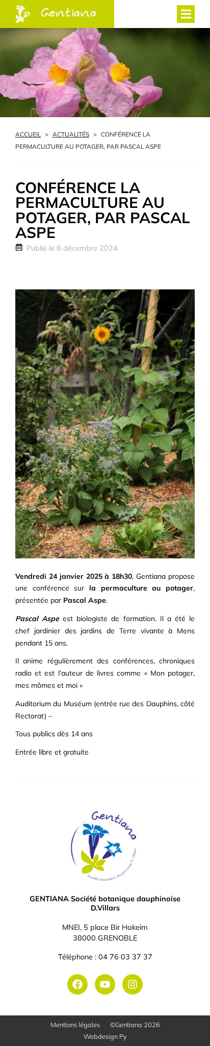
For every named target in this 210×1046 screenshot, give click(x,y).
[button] (186, 14)
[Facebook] (77, 984)
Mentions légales (75, 1025)
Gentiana (69, 13)
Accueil (28, 134)
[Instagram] (132, 984)
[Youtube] (105, 984)
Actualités (70, 134)
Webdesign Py (105, 1036)
